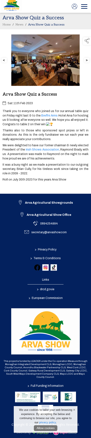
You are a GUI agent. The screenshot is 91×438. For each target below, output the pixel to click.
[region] (45, 111)
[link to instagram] (45, 267)
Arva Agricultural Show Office (49, 214)
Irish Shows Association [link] (42, 149)
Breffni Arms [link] (49, 115)
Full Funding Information (45, 385)
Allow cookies (46, 428)
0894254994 (49, 223)
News (19, 24)
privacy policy (47, 422)
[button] (87, 41)
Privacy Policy (45, 250)
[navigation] (84, 6)
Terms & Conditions (45, 258)
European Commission (45, 298)
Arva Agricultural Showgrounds (49, 202)
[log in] (74, 6)
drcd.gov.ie (45, 289)
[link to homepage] (11, 6)
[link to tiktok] (54, 267)
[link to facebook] (37, 267)
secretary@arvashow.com (49, 232)
